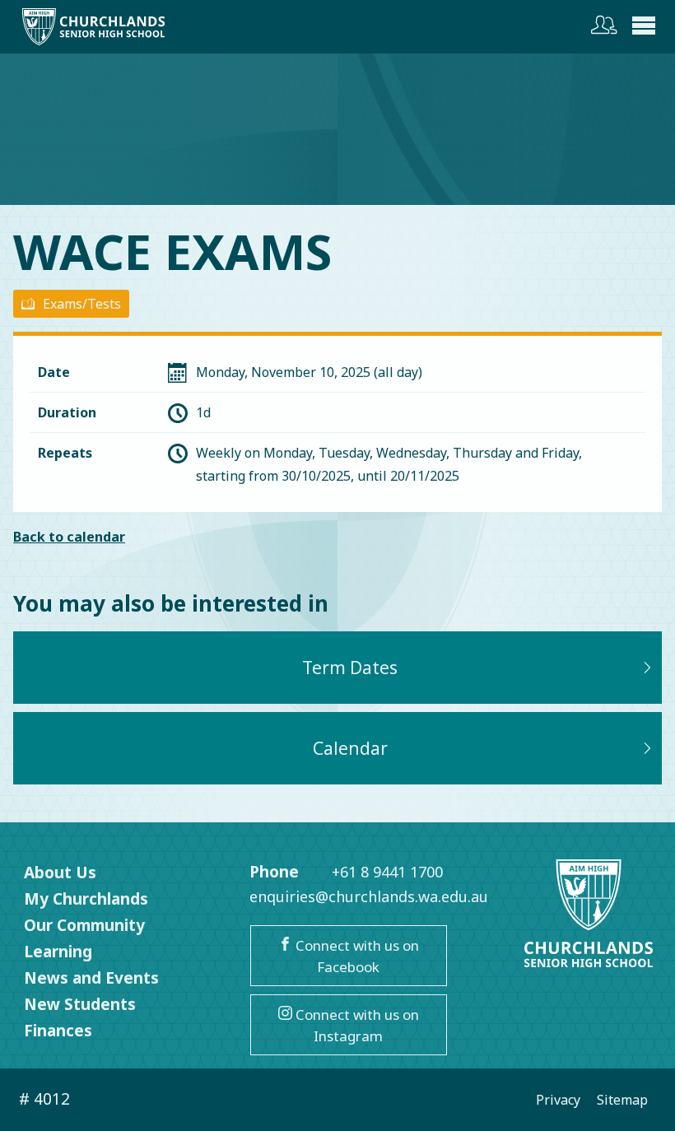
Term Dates (350, 667)
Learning (58, 951)
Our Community (84, 925)
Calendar (350, 748)
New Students (80, 1004)
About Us (60, 872)
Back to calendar (69, 537)
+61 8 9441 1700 (387, 872)
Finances (58, 1030)
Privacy (558, 1100)
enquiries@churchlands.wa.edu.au (368, 896)
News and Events (91, 978)
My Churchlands (86, 899)
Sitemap (622, 1100)
